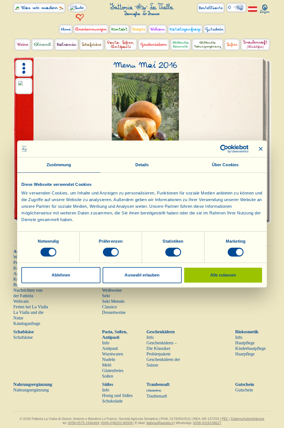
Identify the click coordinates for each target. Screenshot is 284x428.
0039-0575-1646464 (83, 423)
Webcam (21, 301)
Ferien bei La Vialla (30, 306)
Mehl (106, 365)
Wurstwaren (112, 354)
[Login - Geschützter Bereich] (265, 8)
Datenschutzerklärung (247, 419)
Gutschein (244, 384)
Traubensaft (156, 396)
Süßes (107, 384)
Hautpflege (245, 342)
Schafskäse (23, 331)
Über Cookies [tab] (225, 164)
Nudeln (108, 359)
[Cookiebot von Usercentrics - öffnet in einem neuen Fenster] (224, 149)
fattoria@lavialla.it (159, 423)
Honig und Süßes (117, 395)
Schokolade (112, 401)
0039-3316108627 (207, 423)
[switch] (111, 252)
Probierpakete (158, 354)
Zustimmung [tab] (59, 164)
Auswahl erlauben (142, 275)
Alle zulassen (223, 275)
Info (105, 342)
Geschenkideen (160, 331)
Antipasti (110, 348)
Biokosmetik (246, 331)
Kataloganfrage (26, 323)
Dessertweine (114, 312)
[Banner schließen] (261, 149)
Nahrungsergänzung (32, 384)
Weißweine (112, 290)
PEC (225, 419)
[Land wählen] (253, 8)
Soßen (107, 376)
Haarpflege (245, 354)
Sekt (106, 295)
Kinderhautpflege (250, 348)
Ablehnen (61, 275)
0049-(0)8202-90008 (117, 423)
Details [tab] (142, 164)
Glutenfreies (112, 370)
